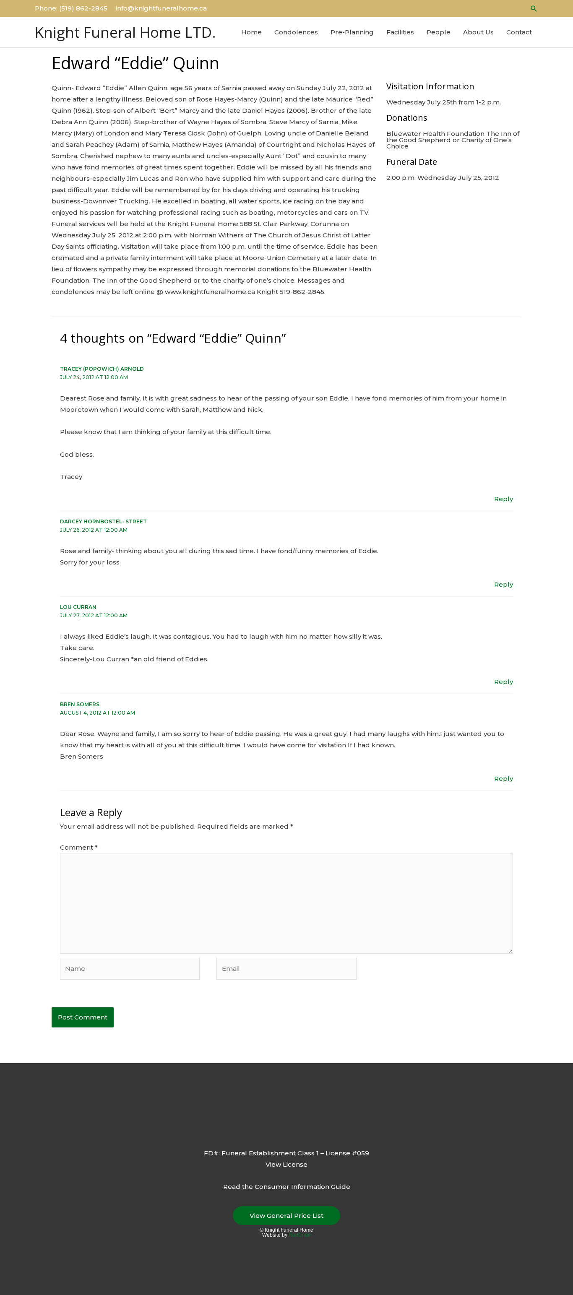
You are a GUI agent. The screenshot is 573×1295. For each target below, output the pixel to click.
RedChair (300, 1235)
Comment (79, 847)
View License (286, 1164)
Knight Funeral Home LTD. (125, 32)
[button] (534, 9)
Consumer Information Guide (302, 1187)
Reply (503, 499)
